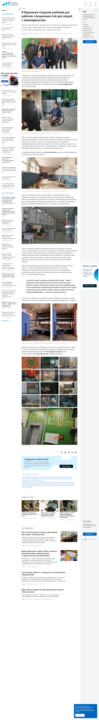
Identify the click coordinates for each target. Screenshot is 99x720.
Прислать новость (87, 30)
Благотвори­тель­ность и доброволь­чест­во (49, 33)
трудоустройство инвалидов (65, 478)
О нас (84, 22)
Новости (24, 8)
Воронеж (26, 474)
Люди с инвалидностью (66, 33)
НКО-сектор (35, 566)
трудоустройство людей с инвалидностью (32, 480)
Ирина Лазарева (33, 33)
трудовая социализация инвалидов (49, 478)
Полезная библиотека (88, 32)
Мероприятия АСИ (87, 28)
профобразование (26, 478)
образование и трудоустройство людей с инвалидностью (39, 477)
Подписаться (90, 41)
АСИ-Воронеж (25, 33)
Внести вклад (66, 466)
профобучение (36, 478)
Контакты (85, 24)
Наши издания (86, 34)
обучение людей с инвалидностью (62, 477)
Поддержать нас (87, 37)
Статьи (23, 545)
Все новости (5, 321)
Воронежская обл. (34, 474)
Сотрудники (86, 26)
